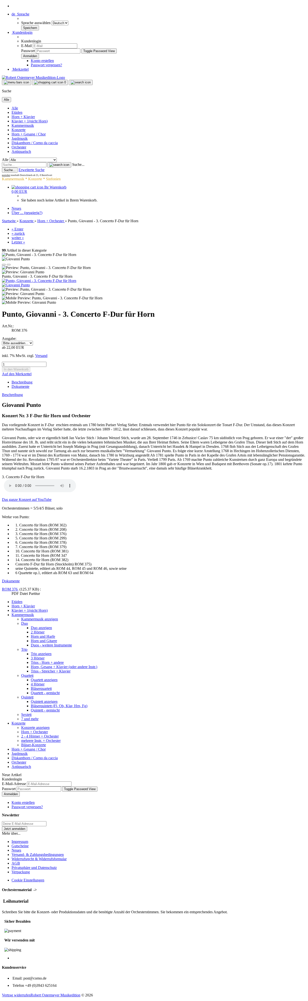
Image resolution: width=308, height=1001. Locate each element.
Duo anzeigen (41, 628)
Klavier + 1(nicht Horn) (30, 121)
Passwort (28, 51)
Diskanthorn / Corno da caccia (35, 143)
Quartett (27, 675)
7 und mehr (29, 719)
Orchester (19, 147)
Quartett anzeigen (44, 680)
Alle (15, 108)
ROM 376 (10, 589)
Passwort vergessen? (46, 65)
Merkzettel (20, 69)
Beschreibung (22, 382)
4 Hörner (38, 684)
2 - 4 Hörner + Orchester (40, 736)
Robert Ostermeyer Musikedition (55, 995)
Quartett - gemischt (45, 693)
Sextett (26, 714)
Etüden (17, 112)
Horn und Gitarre (44, 641)
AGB (16, 863)
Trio (24, 649)
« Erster (17, 229)
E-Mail (26, 46)
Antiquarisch (21, 151)
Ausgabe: (9, 338)
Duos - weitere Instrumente (51, 645)
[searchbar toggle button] (81, 82)
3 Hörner (38, 658)
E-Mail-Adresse (14, 784)
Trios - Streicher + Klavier (51, 671)
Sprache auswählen (36, 23)
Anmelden (11, 794)
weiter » (18, 238)
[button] (20, 14)
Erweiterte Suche (32, 170)
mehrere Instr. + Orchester (41, 741)
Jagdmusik (20, 138)
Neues (16, 208)
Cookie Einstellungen (28, 880)
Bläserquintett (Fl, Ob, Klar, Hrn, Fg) (59, 706)
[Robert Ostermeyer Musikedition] (33, 77)
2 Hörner (38, 632)
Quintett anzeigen (44, 701)
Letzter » (18, 242)
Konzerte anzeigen (35, 728)
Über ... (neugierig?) (27, 213)
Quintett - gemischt (45, 710)
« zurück (18, 233)
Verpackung (21, 872)
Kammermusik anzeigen (39, 619)
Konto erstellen (42, 61)
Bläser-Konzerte (33, 745)
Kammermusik (23, 125)
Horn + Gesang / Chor (29, 134)
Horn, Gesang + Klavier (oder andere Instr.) (64, 667)
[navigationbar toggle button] (16, 82)
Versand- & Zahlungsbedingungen (38, 855)
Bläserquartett (41, 688)
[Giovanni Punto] (16, 285)
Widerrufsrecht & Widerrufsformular (39, 859)
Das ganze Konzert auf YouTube (26, 499)
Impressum (20, 842)
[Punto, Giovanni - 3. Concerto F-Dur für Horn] (39, 281)
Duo (24, 623)
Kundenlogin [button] (22, 32)
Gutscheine (20, 846)
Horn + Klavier (23, 117)
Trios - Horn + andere (47, 662)
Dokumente (20, 386)
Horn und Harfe (43, 636)
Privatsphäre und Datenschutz (34, 868)
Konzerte (19, 130)
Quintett (27, 697)
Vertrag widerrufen (16, 995)
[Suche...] (59, 165)
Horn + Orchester (34, 732)
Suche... (78, 164)
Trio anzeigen (41, 654)
